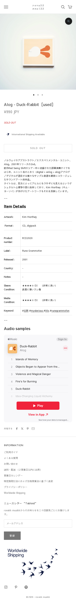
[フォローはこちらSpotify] (26, 587)
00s (47, 310)
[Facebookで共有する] (16, 428)
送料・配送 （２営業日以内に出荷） (23, 469)
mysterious (37, 310)
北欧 (26, 310)
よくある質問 (11, 458)
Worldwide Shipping (14, 492)
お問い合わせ (11, 463)
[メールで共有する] (33, 428)
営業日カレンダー (13, 475)
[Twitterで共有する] (22, 428)
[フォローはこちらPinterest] (16, 587)
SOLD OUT (38, 148)
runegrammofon (60, 310)
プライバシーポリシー (15, 487)
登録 (12, 535)
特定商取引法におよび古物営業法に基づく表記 (28, 481)
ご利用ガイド (11, 452)
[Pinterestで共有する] (27, 428)
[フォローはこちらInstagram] (6, 587)
